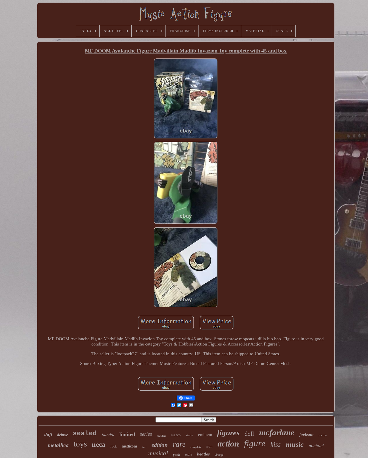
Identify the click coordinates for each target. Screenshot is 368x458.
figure (254, 443)
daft (48, 434)
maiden (161, 435)
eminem (205, 434)
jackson (306, 434)
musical (158, 453)
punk (176, 454)
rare (179, 444)
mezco (176, 435)
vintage (219, 454)
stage (189, 435)
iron (209, 446)
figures (228, 432)
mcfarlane (276, 432)
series (146, 434)
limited (127, 434)
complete (196, 447)
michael (316, 445)
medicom (129, 446)
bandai (108, 434)
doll (249, 433)
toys (80, 443)
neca (98, 444)
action (228, 443)
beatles (203, 454)
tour (144, 447)
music (295, 444)
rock (113, 446)
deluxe (62, 435)
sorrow (322, 435)
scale (188, 454)
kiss (275, 444)
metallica (58, 445)
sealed (85, 433)
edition (159, 445)
